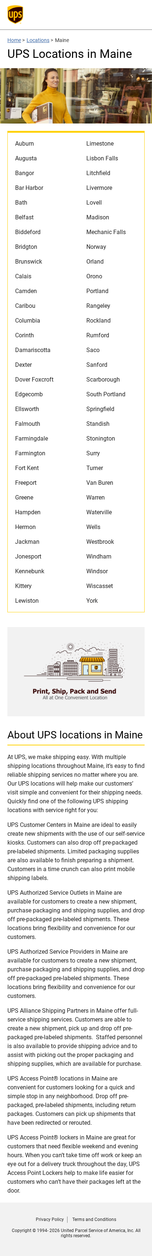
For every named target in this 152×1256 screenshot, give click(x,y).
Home (14, 40)
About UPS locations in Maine (75, 735)
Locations (38, 40)
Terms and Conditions (94, 1219)
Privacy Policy (50, 1219)
